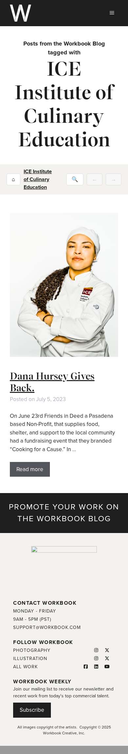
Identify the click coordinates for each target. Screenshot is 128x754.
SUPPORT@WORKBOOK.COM (47, 627)
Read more (29, 469)
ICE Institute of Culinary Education (38, 179)
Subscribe (32, 710)
